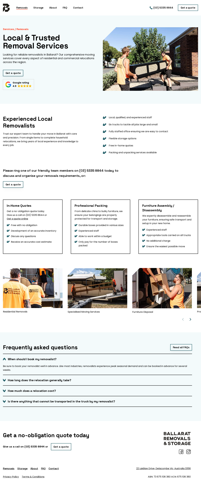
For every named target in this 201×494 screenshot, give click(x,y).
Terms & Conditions (33, 476)
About (34, 468)
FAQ (43, 468)
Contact (54, 468)
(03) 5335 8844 (163, 7)
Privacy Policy (11, 476)
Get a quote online (17, 218)
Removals (8, 468)
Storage (22, 468)
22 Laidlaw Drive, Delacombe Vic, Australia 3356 (163, 468)
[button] (18, 84)
